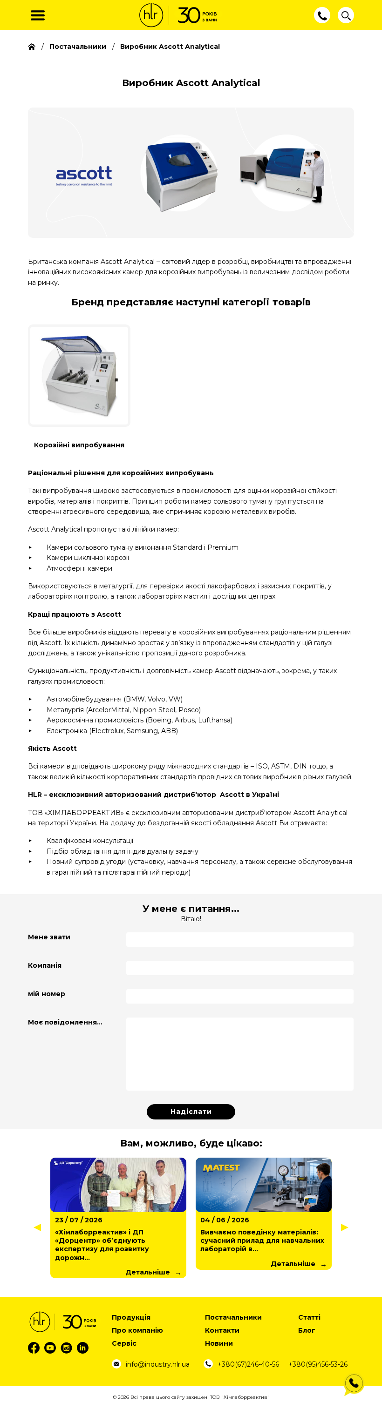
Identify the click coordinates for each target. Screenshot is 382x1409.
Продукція (131, 1317)
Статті (309, 1317)
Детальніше (147, 1272)
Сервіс (124, 1343)
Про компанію (137, 1330)
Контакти (222, 1330)
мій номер (46, 994)
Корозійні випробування (79, 445)
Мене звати (49, 937)
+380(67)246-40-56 (248, 1364)
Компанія (44, 965)
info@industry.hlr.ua (158, 1364)
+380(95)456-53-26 (318, 1364)
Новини (219, 1343)
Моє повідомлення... (65, 1022)
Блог (306, 1330)
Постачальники (233, 1317)
